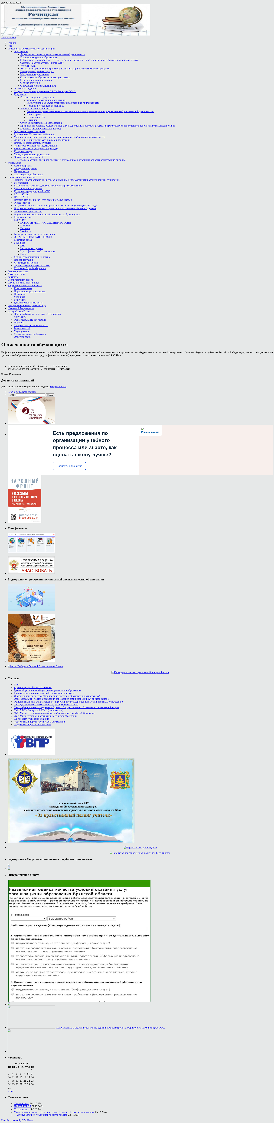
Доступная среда (23, 151)
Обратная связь (22, 336)
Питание (25, 228)
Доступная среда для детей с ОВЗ (32, 191)
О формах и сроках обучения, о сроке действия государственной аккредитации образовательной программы (79, 60)
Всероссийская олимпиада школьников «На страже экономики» (48, 185)
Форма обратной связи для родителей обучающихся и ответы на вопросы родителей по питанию (73, 160)
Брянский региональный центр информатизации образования (47, 690)
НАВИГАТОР (21, 197)
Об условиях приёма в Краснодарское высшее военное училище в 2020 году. (55, 205)
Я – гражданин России (26, 262)
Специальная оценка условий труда (27, 305)
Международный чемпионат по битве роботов (41, 1114)
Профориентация (23, 259)
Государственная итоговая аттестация (34, 234)
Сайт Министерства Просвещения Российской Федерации (45, 716)
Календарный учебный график (37, 71)
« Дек (11, 1091)
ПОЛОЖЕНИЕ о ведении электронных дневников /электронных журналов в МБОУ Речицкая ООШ (110, 1027)
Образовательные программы (30, 319)
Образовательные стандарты (29, 131)
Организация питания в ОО (29, 157)
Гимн (23, 254)
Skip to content (8, 37)
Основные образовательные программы (42, 63)
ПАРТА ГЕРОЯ (22, 1106)
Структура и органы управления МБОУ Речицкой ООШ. (45, 91)
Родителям (20, 219)
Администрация (23, 165)
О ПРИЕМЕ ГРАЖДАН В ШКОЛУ (33, 237)
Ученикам (19, 242)
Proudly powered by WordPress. (17, 1120)
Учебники (25, 231)
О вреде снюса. (22, 202)
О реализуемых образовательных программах (45, 77)
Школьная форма (23, 239)
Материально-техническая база (31, 325)
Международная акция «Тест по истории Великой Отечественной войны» (54, 1112)
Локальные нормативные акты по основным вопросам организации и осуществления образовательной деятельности (90, 111)
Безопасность (21, 182)
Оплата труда (34, 114)
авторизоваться (58, 386)
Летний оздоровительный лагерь (32, 257)
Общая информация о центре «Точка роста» (38, 314)
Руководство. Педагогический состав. (34, 134)
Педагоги (19, 322)
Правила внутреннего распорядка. (45, 105)
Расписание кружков (31, 248)
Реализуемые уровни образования (38, 57)
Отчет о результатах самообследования (41, 122)
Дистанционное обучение (28, 188)
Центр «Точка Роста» (19, 311)
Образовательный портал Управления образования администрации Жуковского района (61, 698)
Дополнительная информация (30, 334)
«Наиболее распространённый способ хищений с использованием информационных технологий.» (67, 180)
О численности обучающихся (36, 80)
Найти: (11, 395)
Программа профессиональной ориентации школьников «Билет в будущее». (55, 208)
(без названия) (21, 1103)
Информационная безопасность (25, 285)
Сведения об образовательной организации (31, 48)
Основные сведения (25, 88)
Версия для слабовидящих (22, 392)
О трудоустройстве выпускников (38, 85)
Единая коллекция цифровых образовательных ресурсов (44, 693)
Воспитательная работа (20, 279)
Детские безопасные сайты (28, 302)
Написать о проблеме (69, 466)
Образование (21, 51)
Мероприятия (21, 331)
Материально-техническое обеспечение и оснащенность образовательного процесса (59, 137)
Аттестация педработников (28, 174)
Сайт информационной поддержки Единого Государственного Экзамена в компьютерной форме (66, 707)
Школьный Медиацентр (21, 308)
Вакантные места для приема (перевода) (36, 148)
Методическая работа (25, 168)
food (10, 45)
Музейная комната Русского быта (32, 265)
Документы (20, 94)
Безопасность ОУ (36, 117)
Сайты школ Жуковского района (31, 718)
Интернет (32, 120)
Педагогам (20, 294)
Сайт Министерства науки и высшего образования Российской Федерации (54, 713)
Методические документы (34, 74)
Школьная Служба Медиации (30, 268)
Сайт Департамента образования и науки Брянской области (46, 704)
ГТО (22, 245)
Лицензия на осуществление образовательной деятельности (52, 54)
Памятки (25, 225)
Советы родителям (18, 271)
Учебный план (28, 65)
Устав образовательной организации (46, 100)
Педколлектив (21, 171)
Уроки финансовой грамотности (37, 251)
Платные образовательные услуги (32, 142)
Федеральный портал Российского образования (39, 721)
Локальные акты (23, 288)
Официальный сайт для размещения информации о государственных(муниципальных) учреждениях (68, 701)
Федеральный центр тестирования (32, 724)
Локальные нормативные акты (37, 108)
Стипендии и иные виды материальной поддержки (42, 140)
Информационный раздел (22, 177)
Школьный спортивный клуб (23, 282)
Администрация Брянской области (33, 687)
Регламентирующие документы (37, 97)
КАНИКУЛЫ (21, 194)
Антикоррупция (16, 274)
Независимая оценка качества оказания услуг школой (43, 200)
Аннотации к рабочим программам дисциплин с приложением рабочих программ (65, 68)
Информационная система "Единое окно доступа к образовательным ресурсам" (57, 696)
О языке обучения (30, 82)
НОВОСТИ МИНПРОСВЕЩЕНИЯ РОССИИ (45, 222)
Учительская (14, 162)
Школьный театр (23, 217)
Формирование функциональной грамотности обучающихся (47, 214)
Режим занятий (22, 328)
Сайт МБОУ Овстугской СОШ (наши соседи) (38, 710)
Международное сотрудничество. (32, 154)
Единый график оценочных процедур (40, 128)
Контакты (13, 277)
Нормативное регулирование (30, 291)
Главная (12, 43)
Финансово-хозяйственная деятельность (35, 145)
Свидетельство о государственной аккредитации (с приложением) (63, 102)
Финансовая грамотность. (28, 211)
